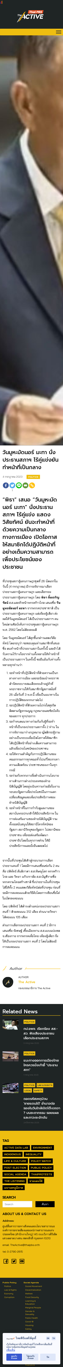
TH (53, 1338)
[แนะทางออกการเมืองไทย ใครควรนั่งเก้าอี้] (10, 1056)
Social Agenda (15, 1174)
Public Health (31, 1318)
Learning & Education (30, 1302)
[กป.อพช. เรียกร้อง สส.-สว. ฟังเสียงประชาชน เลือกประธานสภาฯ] (10, 1025)
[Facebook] (6, 487)
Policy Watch (41, 1161)
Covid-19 (29, 1321)
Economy (8, 1293)
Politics (33, 477)
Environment (42, 1147)
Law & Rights (44, 1085)
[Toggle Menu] (58, 32)
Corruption (9, 1297)
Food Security (32, 1297)
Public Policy (41, 1167)
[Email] (25, 487)
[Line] (19, 487)
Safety (38, 1090)
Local (27, 1090)
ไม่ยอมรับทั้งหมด (31, 1357)
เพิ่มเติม (10, 1350)
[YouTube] (22, 1261)
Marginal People (33, 1307)
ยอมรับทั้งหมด (14, 1357)
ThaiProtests (41, 1174)
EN (48, 1338)
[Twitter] (14, 1261)
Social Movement (33, 1286)
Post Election (15, 1167)
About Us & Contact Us (24, 1214)
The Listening (14, 1181)
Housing (29, 1325)
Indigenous (12, 1154)
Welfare (29, 1293)
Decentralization (33, 1290)
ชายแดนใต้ (36, 1181)
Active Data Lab (16, 1147)
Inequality (33, 1154)
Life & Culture (15, 1161)
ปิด (48, 1357)
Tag (6, 1140)
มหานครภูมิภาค (13, 1187)
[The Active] (30, 16)
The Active (26, 982)
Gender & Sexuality (29, 1312)
